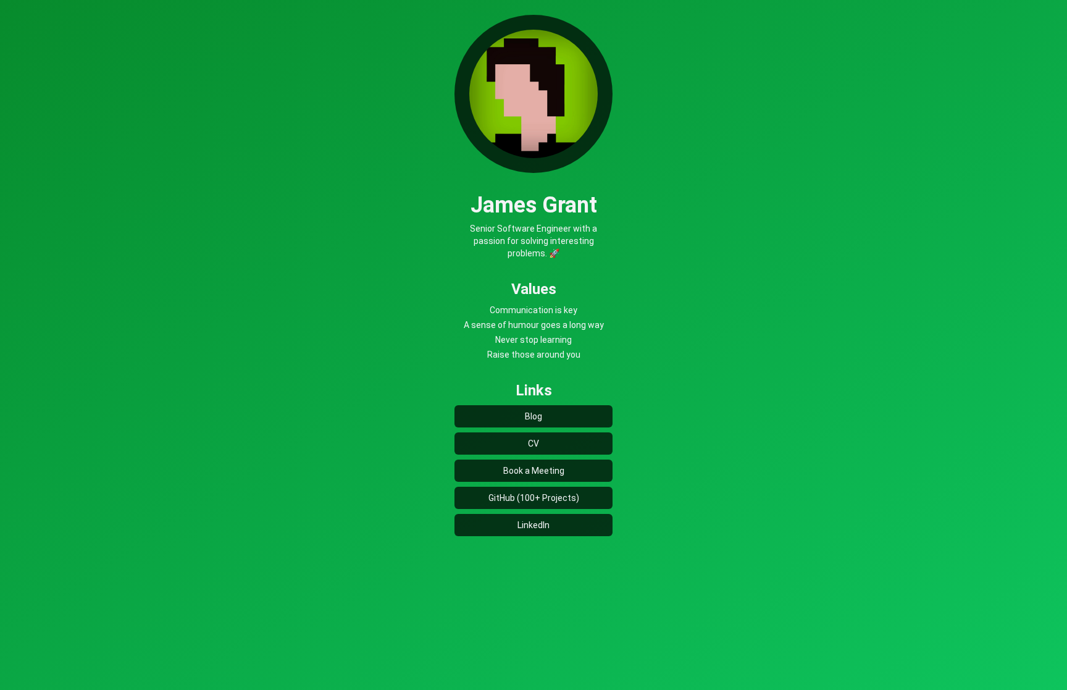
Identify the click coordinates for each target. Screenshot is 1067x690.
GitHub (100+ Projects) (533, 498)
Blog (533, 416)
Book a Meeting (533, 471)
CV (533, 443)
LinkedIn (533, 525)
